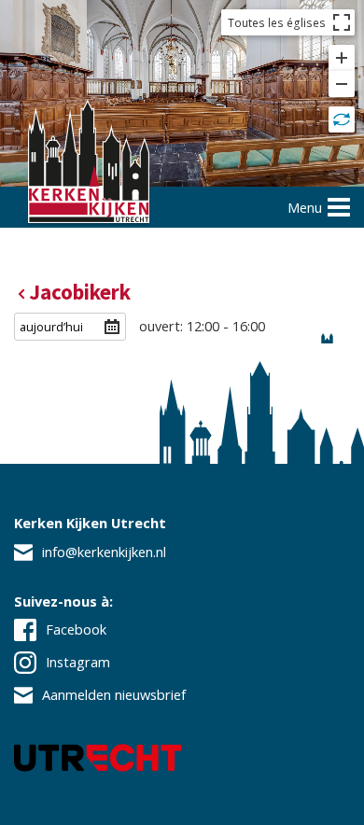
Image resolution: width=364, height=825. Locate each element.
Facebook (76, 629)
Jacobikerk (80, 292)
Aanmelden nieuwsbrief (114, 694)
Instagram (78, 661)
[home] (88, 164)
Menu (304, 207)
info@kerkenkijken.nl (104, 551)
